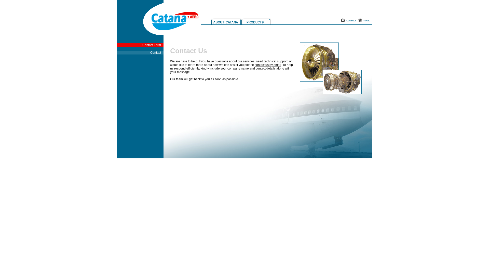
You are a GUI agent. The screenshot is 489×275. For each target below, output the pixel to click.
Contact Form (151, 45)
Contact (155, 52)
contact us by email (268, 65)
